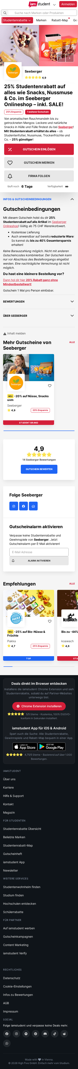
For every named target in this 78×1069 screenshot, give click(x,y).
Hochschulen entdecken (19, 903)
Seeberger (33, 71)
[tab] (39, 242)
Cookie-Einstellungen (17, 986)
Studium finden (13, 895)
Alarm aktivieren (39, 560)
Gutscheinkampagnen (18, 936)
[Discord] (45, 1034)
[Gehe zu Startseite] (39, 4)
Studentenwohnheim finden (21, 887)
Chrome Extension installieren (41, 706)
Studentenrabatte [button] (15, 20)
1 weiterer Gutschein (38, 112)
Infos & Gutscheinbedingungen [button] (27, 199)
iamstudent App (14, 862)
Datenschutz (11, 978)
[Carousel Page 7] (61, 667)
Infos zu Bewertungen (18, 994)
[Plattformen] (54, 4)
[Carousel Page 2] (16, 667)
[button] (61, 58)
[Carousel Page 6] (52, 667)
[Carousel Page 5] (43, 667)
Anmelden (68, 4)
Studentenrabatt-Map (18, 845)
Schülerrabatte (13, 912)
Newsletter (10, 870)
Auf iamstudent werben (19, 928)
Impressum (10, 1011)
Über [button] (15, 315)
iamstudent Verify (15, 953)
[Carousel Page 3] (25, 667)
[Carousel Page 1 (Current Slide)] (39, 431)
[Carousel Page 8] (70, 667)
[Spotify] (26, 1034)
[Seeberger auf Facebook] (24, 506)
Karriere (8, 787)
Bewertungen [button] (14, 301)
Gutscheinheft (12, 853)
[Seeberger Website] (34, 506)
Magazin (9, 812)
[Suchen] (5, 12)
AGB (6, 1003)
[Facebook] (7, 1034)
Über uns (9, 779)
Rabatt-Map (60, 20)
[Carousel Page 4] (34, 667)
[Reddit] (64, 1034)
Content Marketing (15, 945)
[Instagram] (16, 1034)
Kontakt (8, 804)
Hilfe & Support (13, 796)
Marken (41, 20)
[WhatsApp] (7, 1043)
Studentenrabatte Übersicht (22, 828)
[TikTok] (54, 1034)
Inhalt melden (16, 333)
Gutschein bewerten (39, 469)
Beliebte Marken (14, 837)
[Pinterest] (35, 1034)
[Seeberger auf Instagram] (14, 506)
